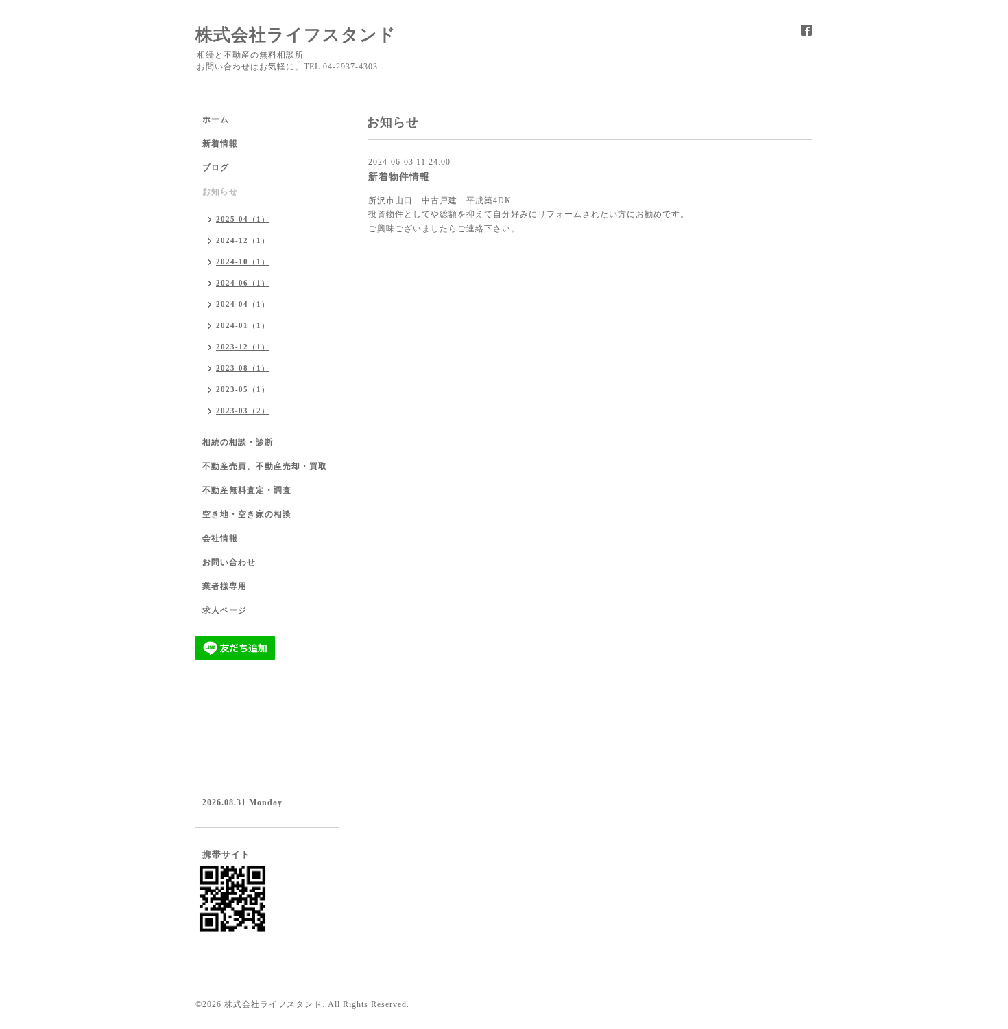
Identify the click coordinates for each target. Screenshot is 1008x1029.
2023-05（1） (242, 389)
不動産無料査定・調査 (246, 490)
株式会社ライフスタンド (295, 34)
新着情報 (220, 143)
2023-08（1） (242, 368)
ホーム (215, 119)
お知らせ (220, 191)
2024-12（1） (242, 240)
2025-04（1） (242, 219)
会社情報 (220, 538)
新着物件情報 (399, 177)
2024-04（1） (242, 304)
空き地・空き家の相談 (246, 514)
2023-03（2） (242, 410)
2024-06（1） (242, 283)
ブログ (215, 167)
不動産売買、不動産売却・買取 (264, 466)
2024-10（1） (242, 261)
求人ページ (224, 610)
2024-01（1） (242, 325)
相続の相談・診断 (238, 442)
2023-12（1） (242, 347)
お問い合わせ (229, 562)
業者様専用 (224, 586)
